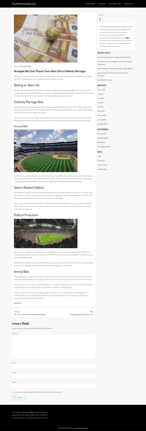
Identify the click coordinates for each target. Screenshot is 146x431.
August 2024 (101, 90)
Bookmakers (102, 4)
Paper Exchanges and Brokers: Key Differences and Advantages (112, 74)
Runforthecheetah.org (23, 3)
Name (14, 363)
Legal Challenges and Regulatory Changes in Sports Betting (114, 69)
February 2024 (101, 115)
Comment (15, 333)
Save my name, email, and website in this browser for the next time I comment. (38, 392)
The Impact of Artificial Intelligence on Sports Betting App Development (114, 62)
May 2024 (100, 103)
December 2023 (102, 124)
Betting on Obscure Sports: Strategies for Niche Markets (114, 57)
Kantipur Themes (83, 428)
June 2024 (100, 98)
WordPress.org (101, 169)
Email (14, 373)
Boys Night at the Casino (104, 80)
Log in (99, 156)
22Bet (18, 176)
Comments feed (102, 165)
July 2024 (100, 94)
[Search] (100, 19)
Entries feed (101, 161)
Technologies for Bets (115, 4)
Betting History (128, 4)
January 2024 (101, 120)
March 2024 (101, 111)
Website (14, 382)
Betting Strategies (90, 4)
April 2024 (100, 107)
